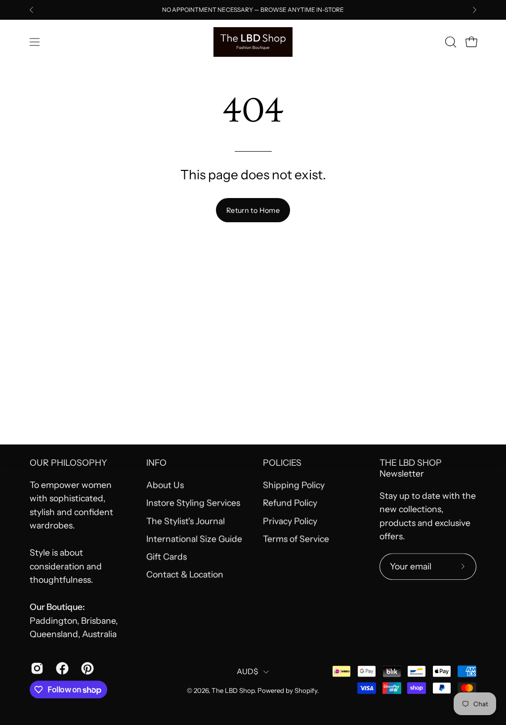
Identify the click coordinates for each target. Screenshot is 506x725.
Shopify (306, 691)
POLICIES (282, 462)
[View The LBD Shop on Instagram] (36, 668)
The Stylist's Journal (185, 521)
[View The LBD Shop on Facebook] (61, 668)
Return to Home (253, 210)
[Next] (474, 9)
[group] (253, 10)
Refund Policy (290, 503)
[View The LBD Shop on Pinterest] (86, 668)
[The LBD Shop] (253, 42)
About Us (165, 485)
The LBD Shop (232, 691)
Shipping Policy (294, 485)
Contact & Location (184, 574)
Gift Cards (166, 556)
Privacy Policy (290, 521)
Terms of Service (296, 538)
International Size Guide (194, 538)
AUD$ (247, 672)
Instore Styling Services (193, 503)
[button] (450, 42)
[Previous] (31, 9)
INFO (156, 462)
